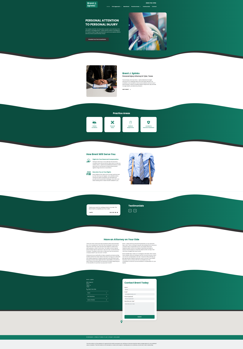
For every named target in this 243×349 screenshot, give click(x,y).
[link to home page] (92, 4)
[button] (130, 210)
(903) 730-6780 (92, 289)
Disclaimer (117, 337)
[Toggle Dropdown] (121, 6)
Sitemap (110, 337)
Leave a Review (91, 300)
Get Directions (91, 296)
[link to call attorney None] (150, 3)
